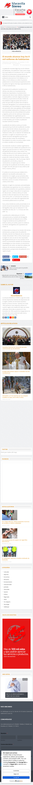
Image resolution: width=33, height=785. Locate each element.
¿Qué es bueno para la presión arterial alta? (18, 268)
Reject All (16, 774)
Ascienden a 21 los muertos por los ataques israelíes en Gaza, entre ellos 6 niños (15, 396)
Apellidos (19, 740)
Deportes (6, 574)
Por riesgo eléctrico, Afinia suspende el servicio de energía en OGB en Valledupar (15, 522)
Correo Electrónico (26, 65)
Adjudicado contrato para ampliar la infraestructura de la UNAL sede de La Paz (13, 276)
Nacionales (6, 589)
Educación (6, 579)
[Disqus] (16, 424)
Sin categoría (7, 602)
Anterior (13, 266)
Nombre (3, 740)
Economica (6, 577)
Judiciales (6, 587)
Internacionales (7, 63)
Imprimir (17, 65)
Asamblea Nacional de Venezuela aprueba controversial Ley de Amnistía (14, 347)
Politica (5, 594)
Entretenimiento (8, 582)
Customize (16, 770)
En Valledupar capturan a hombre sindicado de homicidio (15, 559)
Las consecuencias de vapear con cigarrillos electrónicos (14, 540)
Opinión (6, 592)
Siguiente (19, 273)
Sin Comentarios (16, 63)
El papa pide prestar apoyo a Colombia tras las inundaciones (16, 372)
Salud (5, 599)
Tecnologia (6, 604)
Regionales (6, 597)
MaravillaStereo (13, 62)
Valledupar (6, 607)
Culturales (6, 572)
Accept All (16, 777)
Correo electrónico (7, 744)
